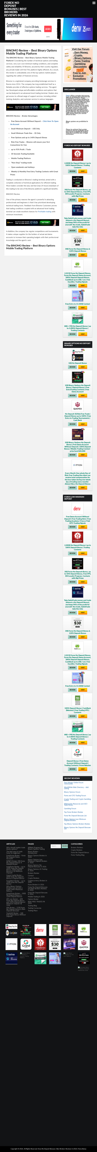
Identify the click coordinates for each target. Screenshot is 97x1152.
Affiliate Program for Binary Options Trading (36, 848)
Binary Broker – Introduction (33, 852)
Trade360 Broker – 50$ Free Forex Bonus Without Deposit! (16, 915)
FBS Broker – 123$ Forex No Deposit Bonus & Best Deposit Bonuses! (15, 909)
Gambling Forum (70, 809)
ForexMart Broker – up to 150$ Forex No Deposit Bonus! (15, 882)
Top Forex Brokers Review (73, 812)
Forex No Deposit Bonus (80, 852)
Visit (83, 171)
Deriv (68, 96)
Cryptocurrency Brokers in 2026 (37, 881)
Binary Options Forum (72, 792)
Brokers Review (33, 873)
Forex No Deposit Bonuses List (75, 816)
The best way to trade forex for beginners (14, 852)
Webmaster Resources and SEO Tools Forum (75, 804)
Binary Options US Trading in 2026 (37, 870)
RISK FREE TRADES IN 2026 (36, 902)
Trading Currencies (34, 908)
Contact (31, 876)
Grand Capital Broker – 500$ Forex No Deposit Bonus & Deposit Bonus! (15, 877)
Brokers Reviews (77, 848)
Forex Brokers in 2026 (36, 885)
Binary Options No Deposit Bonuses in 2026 (37, 866)
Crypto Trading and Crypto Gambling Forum (77, 799)
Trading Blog (32, 906)
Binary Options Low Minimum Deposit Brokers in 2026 (37, 861)
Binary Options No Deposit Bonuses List (77, 828)
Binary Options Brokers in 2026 (37, 856)
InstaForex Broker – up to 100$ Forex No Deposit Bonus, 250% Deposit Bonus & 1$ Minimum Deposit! (15, 870)
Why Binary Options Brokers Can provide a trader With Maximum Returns (14, 889)
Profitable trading (44, 212)
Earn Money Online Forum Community (73, 783)
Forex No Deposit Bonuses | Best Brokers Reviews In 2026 (16, 9)
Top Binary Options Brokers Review (77, 824)
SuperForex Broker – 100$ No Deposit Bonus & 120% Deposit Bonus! (16, 895)
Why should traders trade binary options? (15, 848)
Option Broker (33, 899)
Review (72, 171)
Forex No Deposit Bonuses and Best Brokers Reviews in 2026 (37, 888)
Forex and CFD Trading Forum (75, 796)
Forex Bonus (82, 1149)
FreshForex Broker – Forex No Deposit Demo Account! (16, 857)
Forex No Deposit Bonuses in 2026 (37, 893)
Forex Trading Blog (77, 855)
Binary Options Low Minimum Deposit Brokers (75, 820)
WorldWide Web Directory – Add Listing (76, 788)
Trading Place (32, 911)
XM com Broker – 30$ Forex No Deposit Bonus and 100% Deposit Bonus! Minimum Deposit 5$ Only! (15, 902)
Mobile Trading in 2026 (36, 897)
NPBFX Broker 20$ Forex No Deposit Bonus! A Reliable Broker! (15, 862)
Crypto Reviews (33, 878)
